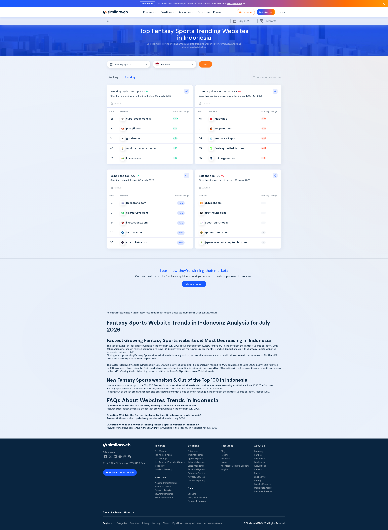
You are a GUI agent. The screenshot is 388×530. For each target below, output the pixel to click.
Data (190, 488)
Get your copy (234, 3)
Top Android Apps (163, 455)
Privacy (145, 523)
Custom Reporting (196, 480)
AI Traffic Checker (163, 486)
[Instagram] (125, 456)
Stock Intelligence (196, 469)
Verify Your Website (197, 497)
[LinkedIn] (115, 456)
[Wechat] (130, 456)
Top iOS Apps (161, 458)
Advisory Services (196, 477)
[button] (128, 64)
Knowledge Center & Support (235, 466)
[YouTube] (120, 456)
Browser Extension (197, 501)
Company (258, 451)
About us (259, 445)
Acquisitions (260, 466)
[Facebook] (105, 456)
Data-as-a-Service (196, 473)
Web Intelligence (195, 455)
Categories (122, 523)
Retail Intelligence (196, 462)
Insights (224, 469)
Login (282, 12)
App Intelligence (195, 458)
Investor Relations (262, 484)
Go (205, 64)
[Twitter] (110, 456)
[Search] (194, 21)
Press (257, 473)
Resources (227, 445)
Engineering (260, 477)
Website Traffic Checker (166, 483)
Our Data (192, 494)
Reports (225, 455)
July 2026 (244, 21)
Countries (134, 523)
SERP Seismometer (164, 497)
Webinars (225, 458)
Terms (166, 523)
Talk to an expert (194, 284)
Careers (258, 469)
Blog (223, 451)
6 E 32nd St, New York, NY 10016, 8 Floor (126, 463)
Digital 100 (160, 466)
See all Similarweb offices (116, 512)
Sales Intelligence (196, 466)
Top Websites (161, 451)
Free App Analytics (163, 490)
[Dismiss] (384, 3)
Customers (259, 458)
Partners (258, 455)
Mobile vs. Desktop (163, 469)
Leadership (259, 462)
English (106, 523)
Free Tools (160, 477)
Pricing (257, 480)
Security (156, 523)
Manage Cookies (193, 523)
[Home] (115, 12)
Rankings (160, 445)
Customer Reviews (263, 491)
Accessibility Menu (213, 523)
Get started (266, 12)
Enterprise (193, 451)
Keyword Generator (164, 494)
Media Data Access (263, 488)
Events (224, 462)
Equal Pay (177, 523)
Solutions (193, 445)
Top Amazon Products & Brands (170, 462)
